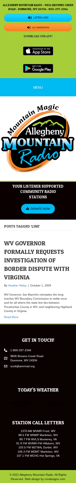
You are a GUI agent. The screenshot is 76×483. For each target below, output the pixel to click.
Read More (11, 317)
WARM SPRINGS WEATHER (38, 404)
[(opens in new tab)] (38, 50)
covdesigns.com (55, 479)
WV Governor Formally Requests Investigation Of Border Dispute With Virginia (36, 260)
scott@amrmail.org (22, 366)
